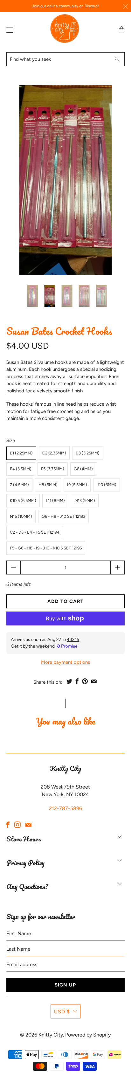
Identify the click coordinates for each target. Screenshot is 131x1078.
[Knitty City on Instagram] (17, 824)
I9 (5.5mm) (77, 484)
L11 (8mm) (55, 500)
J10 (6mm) (106, 484)
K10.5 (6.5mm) (23, 500)
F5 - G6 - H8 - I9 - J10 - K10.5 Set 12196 (46, 548)
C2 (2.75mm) (54, 453)
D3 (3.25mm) (88, 453)
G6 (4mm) (83, 468)
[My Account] (8, 30)
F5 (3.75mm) (52, 468)
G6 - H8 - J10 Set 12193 (63, 516)
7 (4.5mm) (19, 484)
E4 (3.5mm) (20, 468)
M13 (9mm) (84, 500)
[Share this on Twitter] (69, 681)
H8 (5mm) (48, 484)
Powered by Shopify (88, 1035)
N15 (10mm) (21, 516)
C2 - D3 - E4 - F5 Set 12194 (34, 532)
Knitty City (50, 1035)
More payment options (65, 662)
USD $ (62, 1012)
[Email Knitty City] (28, 824)
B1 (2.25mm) (21, 453)
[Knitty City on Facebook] (8, 824)
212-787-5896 (65, 808)
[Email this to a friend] (94, 681)
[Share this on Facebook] (77, 681)
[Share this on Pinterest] (85, 681)
